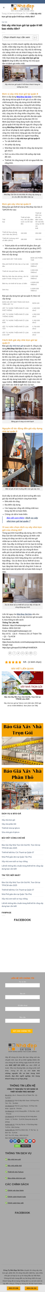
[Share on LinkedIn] (31, 653)
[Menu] (4, 8)
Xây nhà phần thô (9, 824)
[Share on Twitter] (18, 653)
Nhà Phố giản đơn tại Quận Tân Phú (17, 857)
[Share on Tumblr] (35, 653)
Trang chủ (6, 14)
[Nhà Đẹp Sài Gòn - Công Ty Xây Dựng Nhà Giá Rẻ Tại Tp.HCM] (22, 7)
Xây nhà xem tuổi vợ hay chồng (15, 861)
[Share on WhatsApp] (10, 653)
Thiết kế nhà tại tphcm (11, 828)
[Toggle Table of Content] (33, 38)
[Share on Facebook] (14, 653)
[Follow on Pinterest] (26, 1141)
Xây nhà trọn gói (8, 820)
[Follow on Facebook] (11, 1141)
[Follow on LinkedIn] (30, 1141)
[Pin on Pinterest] (27, 653)
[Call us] (22, 1141)
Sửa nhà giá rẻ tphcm (10, 832)
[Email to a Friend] (22, 653)
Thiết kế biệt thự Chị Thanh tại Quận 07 (18, 852)
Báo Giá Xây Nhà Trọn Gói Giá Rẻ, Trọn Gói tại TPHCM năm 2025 (21, 846)
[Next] (42, 689)
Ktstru (10, 1138)
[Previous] (3, 689)
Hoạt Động (16, 14)
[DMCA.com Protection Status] (22, 1146)
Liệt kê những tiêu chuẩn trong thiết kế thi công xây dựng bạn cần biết (22, 867)
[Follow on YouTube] (34, 1141)
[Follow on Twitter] (15, 1141)
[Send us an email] (19, 1141)
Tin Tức (26, 14)
